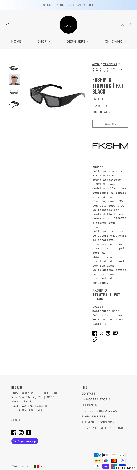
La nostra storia (96, 399)
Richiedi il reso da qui (100, 410)
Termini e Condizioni (99, 422)
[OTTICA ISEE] (68, 25)
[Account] (123, 25)
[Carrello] (129, 25)
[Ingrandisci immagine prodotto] (56, 93)
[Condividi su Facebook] (95, 333)
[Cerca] (8, 24)
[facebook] (14, 432)
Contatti (89, 393)
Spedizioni (90, 405)
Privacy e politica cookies (104, 428)
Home (96, 64)
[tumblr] (28, 432)
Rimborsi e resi (94, 416)
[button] (95, 340)
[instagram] (21, 432)
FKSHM (97, 99)
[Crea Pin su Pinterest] (108, 333)
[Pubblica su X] (101, 333)
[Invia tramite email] (115, 333)
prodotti (110, 64)
